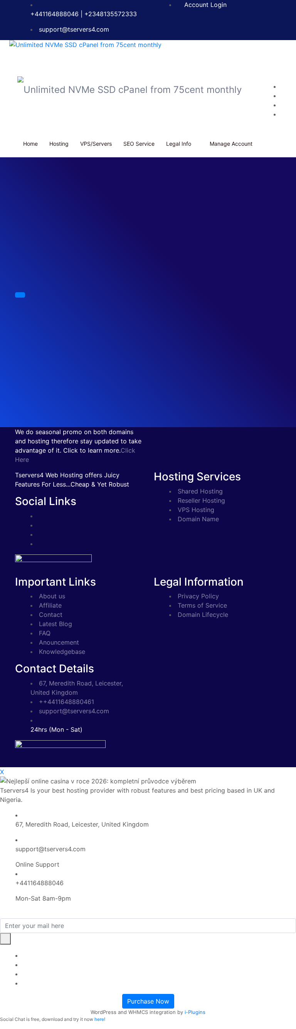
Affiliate (50, 605)
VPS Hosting (196, 510)
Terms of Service (202, 605)
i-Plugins (195, 1012)
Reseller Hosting (201, 500)
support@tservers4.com (74, 29)
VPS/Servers (96, 143)
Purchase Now (148, 1001)
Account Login (204, 4)
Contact (50, 614)
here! (99, 1019)
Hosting (59, 143)
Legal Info (178, 143)
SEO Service (139, 143)
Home (30, 143)
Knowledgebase (62, 651)
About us (52, 596)
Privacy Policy (198, 596)
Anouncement (59, 642)
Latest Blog (55, 624)
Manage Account (231, 143)
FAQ (44, 633)
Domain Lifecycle (203, 614)
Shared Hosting (200, 491)
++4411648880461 (66, 702)
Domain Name (198, 519)
